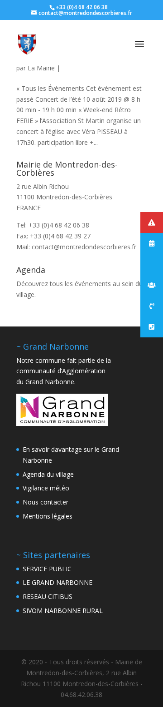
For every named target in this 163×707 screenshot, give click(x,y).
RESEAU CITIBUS (47, 596)
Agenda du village (48, 474)
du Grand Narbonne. (46, 381)
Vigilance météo (46, 488)
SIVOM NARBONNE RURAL (63, 610)
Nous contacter (45, 502)
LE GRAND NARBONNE (57, 582)
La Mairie (41, 68)
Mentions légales (47, 516)
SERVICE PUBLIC (47, 568)
